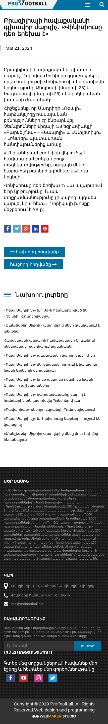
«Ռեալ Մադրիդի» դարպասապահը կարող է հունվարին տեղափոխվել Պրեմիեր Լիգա (45, 397)
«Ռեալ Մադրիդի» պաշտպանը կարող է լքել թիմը (49, 355)
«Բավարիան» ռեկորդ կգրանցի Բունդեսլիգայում (49, 409)
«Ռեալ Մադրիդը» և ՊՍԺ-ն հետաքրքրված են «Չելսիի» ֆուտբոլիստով (45, 313)
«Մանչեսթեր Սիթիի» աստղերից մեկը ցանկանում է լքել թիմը (52, 328)
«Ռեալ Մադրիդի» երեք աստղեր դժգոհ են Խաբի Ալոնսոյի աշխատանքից (48, 382)
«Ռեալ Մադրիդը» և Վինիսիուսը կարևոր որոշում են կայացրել (52, 422)
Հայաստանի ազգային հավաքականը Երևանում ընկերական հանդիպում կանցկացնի (49, 343)
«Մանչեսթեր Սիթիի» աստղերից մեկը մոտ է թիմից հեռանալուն (51, 437)
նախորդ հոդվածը (37, 251)
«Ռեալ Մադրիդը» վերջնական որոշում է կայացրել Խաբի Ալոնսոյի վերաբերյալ (50, 367)
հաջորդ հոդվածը (31, 264)
